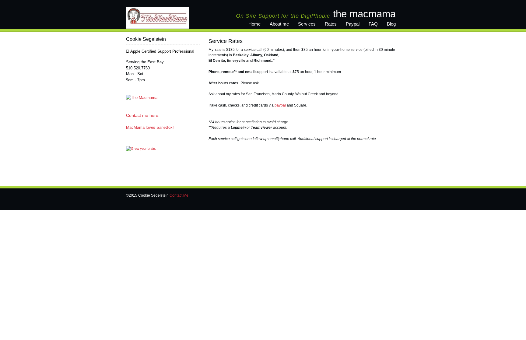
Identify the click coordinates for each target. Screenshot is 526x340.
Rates (331, 23)
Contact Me (179, 195)
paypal (280, 105)
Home (254, 23)
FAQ (373, 23)
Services (307, 23)
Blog (391, 23)
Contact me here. (143, 115)
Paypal (352, 23)
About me (279, 23)
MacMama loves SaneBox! (150, 127)
